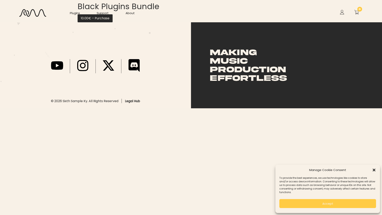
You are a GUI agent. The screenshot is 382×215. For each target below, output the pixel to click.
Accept (327, 203)
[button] (374, 170)
